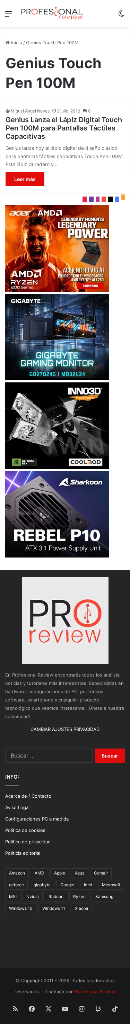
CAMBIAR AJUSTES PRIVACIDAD (65, 729)
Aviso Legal (17, 807)
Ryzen (79, 896)
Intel (88, 884)
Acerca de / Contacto (28, 796)
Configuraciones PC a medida (37, 819)
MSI (13, 896)
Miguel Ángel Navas (30, 111)
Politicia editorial (22, 853)
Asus (79, 873)
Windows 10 (21, 908)
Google (67, 884)
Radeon (56, 896)
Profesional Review (94, 991)
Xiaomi (81, 908)
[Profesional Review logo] (52, 13)
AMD (39, 873)
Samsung (104, 896)
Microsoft (111, 884)
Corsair (101, 873)
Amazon (17, 873)
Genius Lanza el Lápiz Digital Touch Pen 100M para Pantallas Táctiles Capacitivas (64, 128)
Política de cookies (25, 830)
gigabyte (42, 884)
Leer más (25, 179)
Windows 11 (53, 908)
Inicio (16, 42)
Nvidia (32, 896)
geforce (16, 884)
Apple (59, 873)
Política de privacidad (28, 841)
